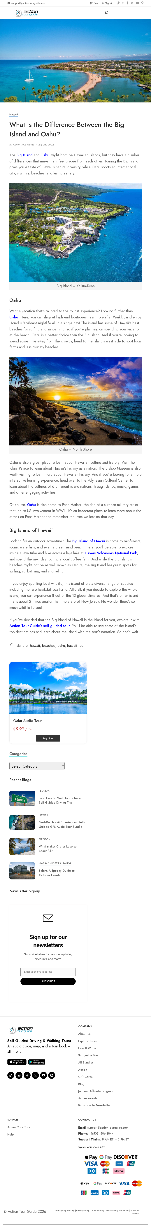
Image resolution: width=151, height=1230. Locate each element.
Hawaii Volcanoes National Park (111, 553)
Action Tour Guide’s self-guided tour (39, 626)
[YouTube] (137, 3)
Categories (18, 753)
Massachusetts (50, 863)
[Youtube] (43, 1075)
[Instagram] (123, 3)
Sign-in (109, 3)
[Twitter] (35, 1075)
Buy (96, 3)
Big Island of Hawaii (88, 541)
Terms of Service (134, 1212)
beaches (48, 645)
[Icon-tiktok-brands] (10, 1075)
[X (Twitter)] (132, 3)
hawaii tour (76, 645)
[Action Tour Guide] (27, 12)
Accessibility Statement (117, 1210)
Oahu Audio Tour (27, 721)
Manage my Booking (65, 1210)
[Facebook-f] (27, 1075)
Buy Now (48, 738)
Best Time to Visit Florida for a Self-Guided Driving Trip (60, 800)
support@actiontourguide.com (28, 3)
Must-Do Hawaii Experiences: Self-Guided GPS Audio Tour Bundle (62, 824)
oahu (61, 645)
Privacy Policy (82, 1210)
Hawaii (13, 114)
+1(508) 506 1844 (101, 1133)
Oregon (44, 839)
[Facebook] (127, 3)
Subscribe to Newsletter (94, 1105)
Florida (44, 791)
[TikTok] (118, 3)
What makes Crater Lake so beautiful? (58, 848)
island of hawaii (28, 645)
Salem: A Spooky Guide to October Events (57, 873)
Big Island (24, 155)
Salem (67, 863)
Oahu (45, 155)
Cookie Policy (97, 1210)
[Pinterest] (142, 3)
